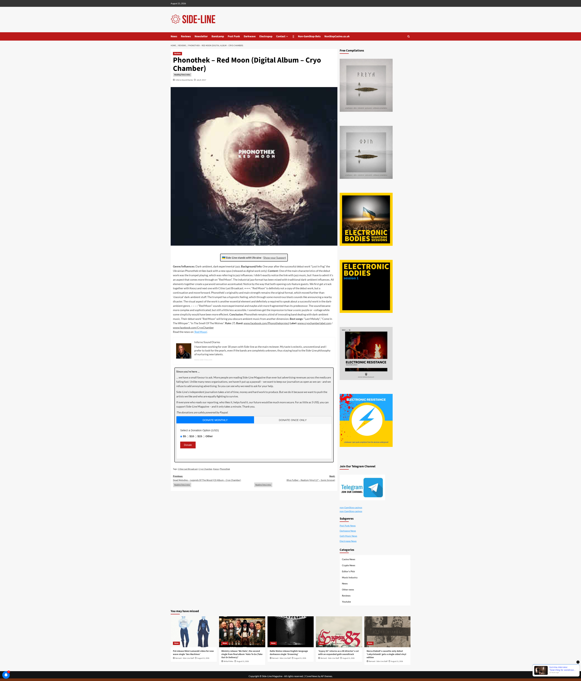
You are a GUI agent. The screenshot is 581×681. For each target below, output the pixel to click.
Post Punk (234, 36)
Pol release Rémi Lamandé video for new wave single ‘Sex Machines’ (193, 653)
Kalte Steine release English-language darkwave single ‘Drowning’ (289, 653)
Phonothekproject (278, 323)
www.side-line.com (203, 359)
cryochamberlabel (314, 323)
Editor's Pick (348, 571)
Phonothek (225, 469)
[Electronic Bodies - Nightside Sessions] (366, 219)
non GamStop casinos (351, 507)
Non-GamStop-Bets (309, 36)
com (264, 323)
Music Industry (350, 577)
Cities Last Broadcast (188, 469)
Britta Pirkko (228, 661)
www (247, 323)
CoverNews (311, 676)
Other (209, 436)
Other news (348, 589)
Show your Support (274, 257)
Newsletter (201, 36)
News (174, 36)
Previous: (207, 478)
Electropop (265, 36)
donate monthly (215, 420)
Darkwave (250, 36)
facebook (255, 323)
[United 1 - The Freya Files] (366, 85)
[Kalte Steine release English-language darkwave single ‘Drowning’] (291, 631)
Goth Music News (348, 536)
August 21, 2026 (203, 658)
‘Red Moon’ (200, 331)
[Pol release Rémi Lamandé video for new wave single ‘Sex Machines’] (194, 631)
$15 (199, 436)
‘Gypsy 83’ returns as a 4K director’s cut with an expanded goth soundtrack (338, 653)
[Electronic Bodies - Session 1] (366, 286)
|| (293, 36)
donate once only (293, 420)
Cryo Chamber (205, 469)
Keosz (216, 469)
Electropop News (348, 541)
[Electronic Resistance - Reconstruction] (366, 353)
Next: (311, 478)
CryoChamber (205, 327)
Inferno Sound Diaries (184, 80)
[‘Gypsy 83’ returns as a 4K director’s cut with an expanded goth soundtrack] (339, 631)
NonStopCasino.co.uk (337, 36)
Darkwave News (348, 530)
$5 (184, 436)
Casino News (348, 559)
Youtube (346, 601)
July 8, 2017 (201, 80)
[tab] (215, 419)
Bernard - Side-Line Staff (184, 658)
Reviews (186, 36)
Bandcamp (218, 36)
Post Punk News (348, 525)
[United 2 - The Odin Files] (366, 152)
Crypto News (348, 565)
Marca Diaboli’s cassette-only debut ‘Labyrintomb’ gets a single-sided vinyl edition (386, 654)
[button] (408, 36)
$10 (191, 436)
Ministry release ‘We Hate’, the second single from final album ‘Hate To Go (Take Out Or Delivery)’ (242, 654)
